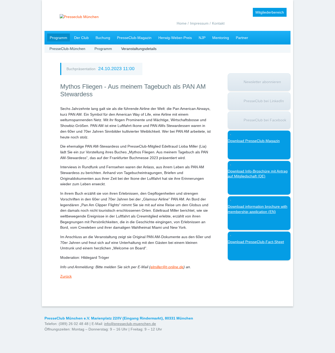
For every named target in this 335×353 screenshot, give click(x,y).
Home (182, 23)
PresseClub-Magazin (134, 38)
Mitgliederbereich (269, 12)
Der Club (81, 38)
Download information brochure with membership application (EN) (257, 209)
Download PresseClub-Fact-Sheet (256, 242)
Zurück (66, 276)
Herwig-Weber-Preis (175, 38)
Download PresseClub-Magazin (254, 141)
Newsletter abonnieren (262, 82)
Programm (58, 38)
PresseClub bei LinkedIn (264, 101)
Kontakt (218, 23)
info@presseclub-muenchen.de (130, 324)
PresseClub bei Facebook (265, 120)
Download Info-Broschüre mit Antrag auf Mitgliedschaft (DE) (258, 173)
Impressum (199, 23)
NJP (202, 38)
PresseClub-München (67, 49)
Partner (242, 38)
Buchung (103, 38)
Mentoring (220, 38)
